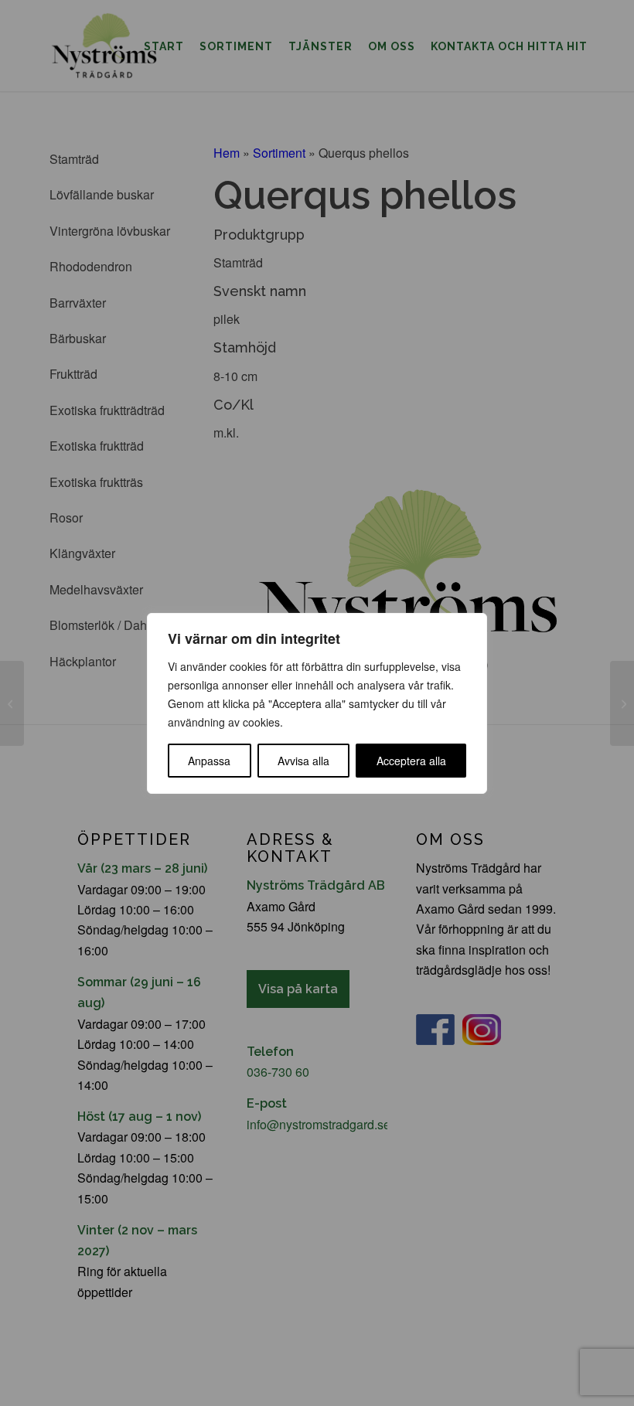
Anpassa (209, 760)
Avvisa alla (303, 760)
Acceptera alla (411, 760)
